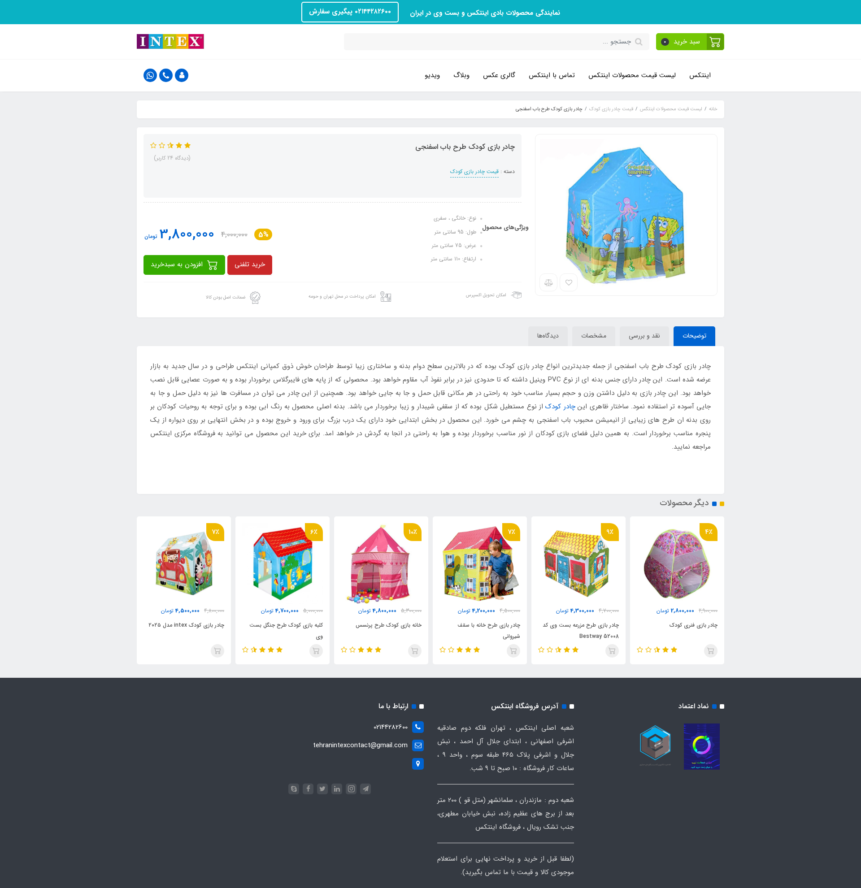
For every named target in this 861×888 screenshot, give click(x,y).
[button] (690, 41)
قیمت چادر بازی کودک (474, 171)
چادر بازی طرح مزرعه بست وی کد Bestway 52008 (581, 631)
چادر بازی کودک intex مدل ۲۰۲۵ (186, 625)
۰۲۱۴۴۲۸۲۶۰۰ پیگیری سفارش (350, 11)
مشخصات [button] (593, 336)
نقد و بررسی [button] (644, 336)
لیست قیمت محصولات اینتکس (632, 75)
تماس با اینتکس (552, 75)
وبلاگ (461, 75)
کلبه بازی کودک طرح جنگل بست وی (286, 631)
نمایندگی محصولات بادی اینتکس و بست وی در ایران (484, 13)
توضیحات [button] (694, 336)
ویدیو (432, 75)
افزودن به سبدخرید (178, 264)
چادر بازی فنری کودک (694, 625)
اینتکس (700, 75)
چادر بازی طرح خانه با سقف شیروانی (488, 631)
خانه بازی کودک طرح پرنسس (389, 625)
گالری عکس (499, 75)
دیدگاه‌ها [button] (548, 336)
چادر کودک (560, 406)
